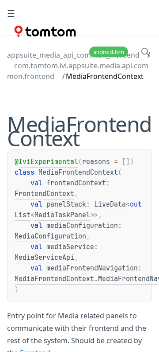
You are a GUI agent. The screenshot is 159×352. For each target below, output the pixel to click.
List (22, 215)
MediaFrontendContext (78, 172)
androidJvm (108, 52)
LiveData (110, 204)
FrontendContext (44, 193)
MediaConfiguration (50, 236)
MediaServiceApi (44, 257)
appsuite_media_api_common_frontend (73, 55)
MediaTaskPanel (62, 215)
